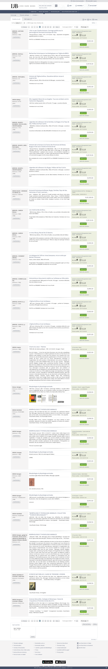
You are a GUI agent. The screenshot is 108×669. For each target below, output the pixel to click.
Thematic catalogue (24, 15)
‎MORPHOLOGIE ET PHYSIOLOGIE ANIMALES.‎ (43, 534)
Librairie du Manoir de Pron (78, 191)
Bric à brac (37, 652)
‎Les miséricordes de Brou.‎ (37, 210)
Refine (93, 23)
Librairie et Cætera (76, 474)
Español (46, 666)
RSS (90, 19)
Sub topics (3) (28, 19)
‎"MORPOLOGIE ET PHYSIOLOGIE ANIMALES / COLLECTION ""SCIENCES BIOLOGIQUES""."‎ (47, 514)
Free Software (38, 654)
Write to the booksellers (78, 1)
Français (58, 666)
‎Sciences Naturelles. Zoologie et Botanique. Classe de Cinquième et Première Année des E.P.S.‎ (46, 600)
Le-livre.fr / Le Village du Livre (79, 410)
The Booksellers (55, 11)
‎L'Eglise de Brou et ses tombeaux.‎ (40, 301)
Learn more (69, 667)
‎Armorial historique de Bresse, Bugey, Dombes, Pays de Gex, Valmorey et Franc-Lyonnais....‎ (48, 191)
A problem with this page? (63, 650)
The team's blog (61, 645)
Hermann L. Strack (76, 387)
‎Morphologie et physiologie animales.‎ (41, 452)
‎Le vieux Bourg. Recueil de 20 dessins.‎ (41, 233)
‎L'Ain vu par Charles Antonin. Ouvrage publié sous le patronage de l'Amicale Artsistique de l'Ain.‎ (46, 31)
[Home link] (23, 6)
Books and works (43, 11)
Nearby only (40, 23)
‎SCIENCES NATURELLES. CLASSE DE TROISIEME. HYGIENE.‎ (47, 574)
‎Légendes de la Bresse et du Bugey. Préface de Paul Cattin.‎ (47, 167)
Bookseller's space (92, 1)
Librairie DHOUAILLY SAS (78, 452)
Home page (34, 11)
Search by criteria (43, 8)
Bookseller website (39, 645)
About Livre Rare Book (62, 643)
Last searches (16, 625)
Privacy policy (60, 652)
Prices (36, 650)
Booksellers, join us (40, 643)
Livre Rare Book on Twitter (85, 643)
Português (51, 666)
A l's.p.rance (75, 347)
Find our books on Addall (19, 654)
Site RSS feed (82, 647)
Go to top (93, 639)
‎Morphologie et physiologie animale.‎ (41, 386)
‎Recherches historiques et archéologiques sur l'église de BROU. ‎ (49, 53)
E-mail (95, 19)
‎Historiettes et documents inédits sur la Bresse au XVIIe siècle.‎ (49, 278)
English (41, 666)
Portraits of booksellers (19, 647)
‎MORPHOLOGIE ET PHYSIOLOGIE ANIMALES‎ (43, 409)
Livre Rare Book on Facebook (86, 645)
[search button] (56, 6)
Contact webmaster (61, 647)
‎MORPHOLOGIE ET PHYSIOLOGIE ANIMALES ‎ (43, 431)
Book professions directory (69, 11)
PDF (85, 19)
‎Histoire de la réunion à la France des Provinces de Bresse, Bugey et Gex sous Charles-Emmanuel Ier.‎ (47, 146)
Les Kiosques (75, 495)
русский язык (64, 666)
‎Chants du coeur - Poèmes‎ (37, 347)
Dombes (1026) (16, 19)
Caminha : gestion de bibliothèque (43, 647)
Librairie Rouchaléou (77, 431)
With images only (32, 23)
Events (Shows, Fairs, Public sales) (21, 650)
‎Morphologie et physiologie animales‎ (41, 495)
